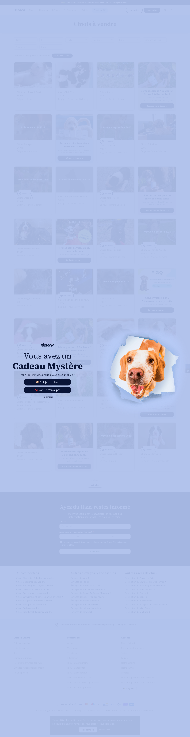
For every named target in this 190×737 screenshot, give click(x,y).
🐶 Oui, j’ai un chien (47, 382)
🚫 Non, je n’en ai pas (47, 390)
